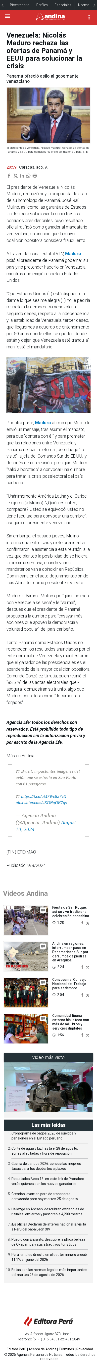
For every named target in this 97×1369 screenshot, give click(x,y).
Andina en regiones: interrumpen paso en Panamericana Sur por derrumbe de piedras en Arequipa (70, 952)
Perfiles (42, 5)
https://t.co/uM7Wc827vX (43, 796)
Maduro (73, 253)
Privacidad (84, 1349)
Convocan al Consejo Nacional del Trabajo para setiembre (69, 984)
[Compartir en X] (88, 922)
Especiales (62, 5)
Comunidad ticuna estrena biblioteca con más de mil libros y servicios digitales (70, 1022)
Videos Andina (25, 893)
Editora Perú (16, 1349)
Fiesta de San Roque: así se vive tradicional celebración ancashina (70, 911)
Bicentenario (20, 5)
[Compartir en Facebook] (83, 922)
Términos (66, 1349)
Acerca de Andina (42, 1349)
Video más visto (48, 1057)
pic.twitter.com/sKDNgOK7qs (41, 802)
